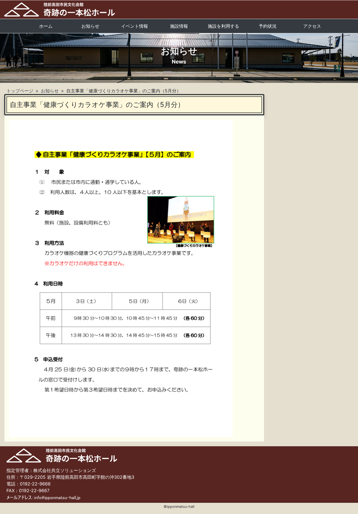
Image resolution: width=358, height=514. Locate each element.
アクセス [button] (312, 26)
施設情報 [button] (179, 26)
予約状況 (268, 26)
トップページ (19, 91)
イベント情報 (134, 26)
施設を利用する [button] (223, 26)
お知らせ (90, 26)
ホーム (46, 26)
